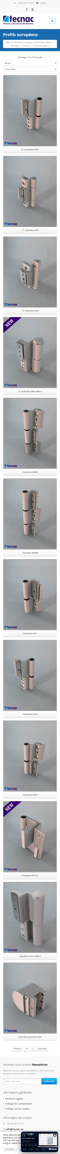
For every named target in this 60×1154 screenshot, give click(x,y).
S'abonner (49, 1081)
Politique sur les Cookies (17, 1108)
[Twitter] (33, 9)
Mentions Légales (14, 1098)
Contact (43, 3)
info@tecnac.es (14, 1129)
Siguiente (42, 1048)
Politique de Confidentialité (18, 1103)
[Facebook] (27, 9)
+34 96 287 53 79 (24, 3)
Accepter (10, 1149)
